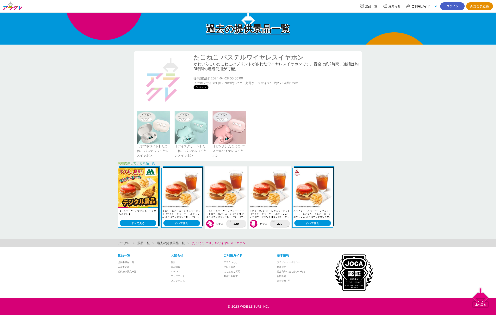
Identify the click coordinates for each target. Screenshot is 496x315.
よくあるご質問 (232, 271)
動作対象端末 (231, 276)
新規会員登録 (479, 6)
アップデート (178, 276)
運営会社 (282, 280)
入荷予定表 (123, 266)
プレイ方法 (229, 266)
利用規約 (281, 266)
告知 (173, 262)
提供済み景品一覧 (127, 271)
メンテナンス (178, 280)
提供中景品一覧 (126, 262)
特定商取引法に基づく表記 (291, 271)
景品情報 (175, 266)
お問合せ (281, 276)
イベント (175, 271)
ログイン (452, 6)
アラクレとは (231, 262)
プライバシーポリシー (288, 262)
